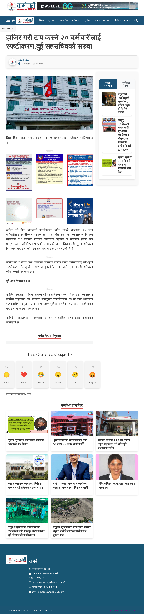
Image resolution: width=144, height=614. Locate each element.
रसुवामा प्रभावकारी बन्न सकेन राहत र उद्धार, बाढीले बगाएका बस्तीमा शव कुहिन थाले (72, 531)
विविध (116, 20)
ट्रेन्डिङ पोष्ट (126, 84)
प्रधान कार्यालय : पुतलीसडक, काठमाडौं (48, 582)
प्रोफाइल (76, 20)
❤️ (23, 374)
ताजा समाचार (108, 84)
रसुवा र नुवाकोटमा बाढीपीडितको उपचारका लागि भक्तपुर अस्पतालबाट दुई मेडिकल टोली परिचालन (26, 531)
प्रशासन (52, 20)
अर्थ (96, 20)
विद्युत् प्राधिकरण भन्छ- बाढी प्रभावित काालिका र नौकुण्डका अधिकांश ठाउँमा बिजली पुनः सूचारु (124, 134)
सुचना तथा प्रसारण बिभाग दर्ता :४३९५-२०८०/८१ (43, 575)
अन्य (126, 20)
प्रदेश (87, 20)
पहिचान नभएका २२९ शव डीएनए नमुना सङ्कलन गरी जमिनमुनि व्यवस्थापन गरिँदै (114, 444)
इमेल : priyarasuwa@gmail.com (48, 591)
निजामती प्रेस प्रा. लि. (40, 568)
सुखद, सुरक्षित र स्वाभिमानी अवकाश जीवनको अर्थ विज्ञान (125, 165)
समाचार (106, 20)
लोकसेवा (64, 20)
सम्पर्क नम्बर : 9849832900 (45, 587)
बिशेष (41, 20)
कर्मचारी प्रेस (23, 60)
